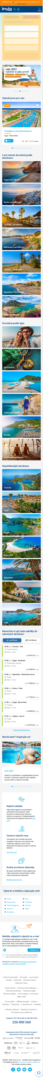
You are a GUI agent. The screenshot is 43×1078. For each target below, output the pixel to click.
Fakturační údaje (29, 991)
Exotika (9, 980)
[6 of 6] (28, 91)
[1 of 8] (12, 148)
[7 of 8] (28, 148)
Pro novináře (10, 1002)
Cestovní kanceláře (10, 977)
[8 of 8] (30, 148)
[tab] (12, 640)
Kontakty (37, 1004)
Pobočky (5, 1004)
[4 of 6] (23, 91)
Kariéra (34, 1002)
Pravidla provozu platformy (21, 1012)
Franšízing (15, 1004)
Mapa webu (21, 997)
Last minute (34, 977)
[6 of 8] (25, 148)
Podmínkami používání (27, 962)
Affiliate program (23, 1002)
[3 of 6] (20, 91)
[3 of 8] (17, 148)
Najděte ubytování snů (14, 880)
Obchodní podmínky (14, 991)
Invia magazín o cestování (28, 994)
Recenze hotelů (29, 980)
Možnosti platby (9, 994)
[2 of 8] (15, 148)
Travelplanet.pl (35, 1062)
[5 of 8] (23, 148)
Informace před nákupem (27, 988)
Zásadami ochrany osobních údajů (14, 964)
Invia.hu (25, 1062)
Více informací (12, 852)
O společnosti (26, 1004)
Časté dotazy (10, 988)
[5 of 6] (25, 91)
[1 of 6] (15, 91)
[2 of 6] (17, 91)
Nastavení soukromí (29, 1010)
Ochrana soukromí (12, 1010)
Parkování (18, 980)
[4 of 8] (20, 148)
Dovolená (24, 977)
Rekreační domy (21, 983)
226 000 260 (21, 1022)
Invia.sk (19, 1062)
